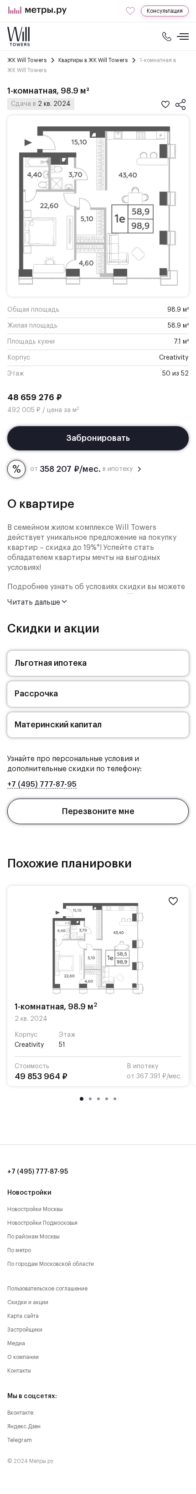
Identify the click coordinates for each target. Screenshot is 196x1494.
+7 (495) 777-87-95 (42, 784)
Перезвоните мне (98, 811)
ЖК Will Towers (27, 60)
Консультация (165, 11)
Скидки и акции (27, 1302)
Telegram (19, 1440)
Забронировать (98, 438)
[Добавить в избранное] (165, 104)
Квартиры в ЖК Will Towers (93, 60)
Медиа (16, 1343)
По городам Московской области (50, 1264)
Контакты (19, 1371)
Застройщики (24, 1329)
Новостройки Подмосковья (42, 1223)
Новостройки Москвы (35, 1209)
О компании (23, 1357)
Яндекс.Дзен (24, 1426)
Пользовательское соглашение (47, 1288)
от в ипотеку (81, 469)
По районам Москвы (33, 1236)
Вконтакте (20, 1413)
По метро (19, 1250)
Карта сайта (23, 1316)
